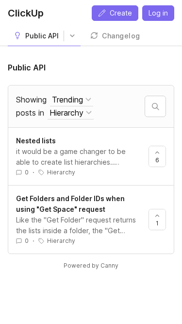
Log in (158, 13)
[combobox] (71, 99)
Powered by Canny (91, 265)
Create (121, 13)
